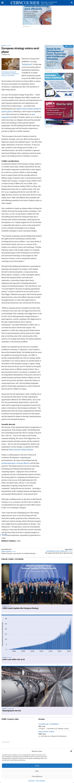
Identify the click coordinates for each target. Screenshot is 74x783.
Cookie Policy (31, 780)
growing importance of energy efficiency (15, 463)
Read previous (6, 549)
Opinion (11, 708)
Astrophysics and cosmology (57, 551)
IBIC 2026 (41, 726)
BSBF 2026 (42, 734)
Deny (37, 771)
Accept (37, 766)
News (9, 45)
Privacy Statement (40, 780)
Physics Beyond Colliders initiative (21, 450)
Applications (6, 551)
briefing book (27, 64)
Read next (69, 549)
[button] (71, 751)
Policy (3, 45)
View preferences (37, 776)
